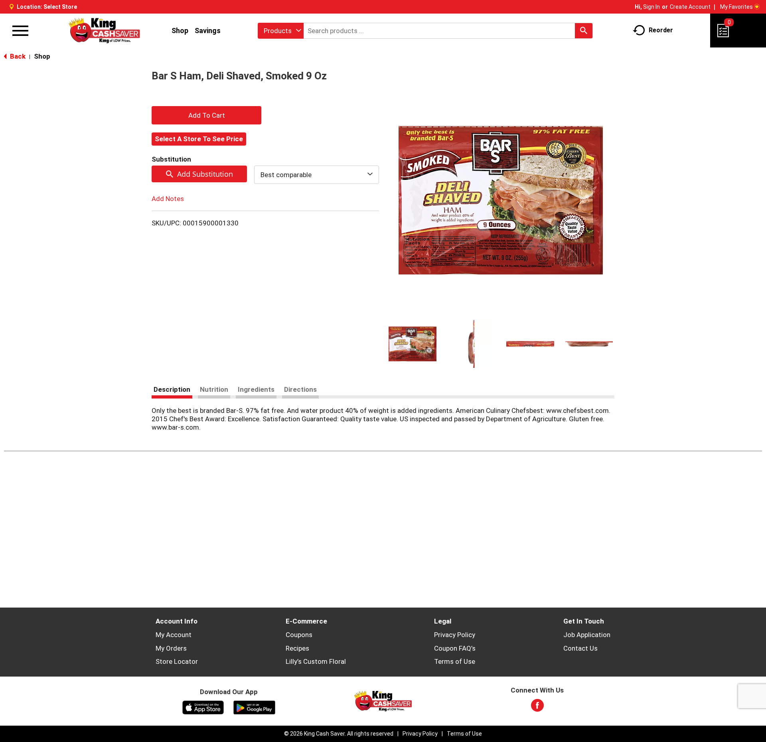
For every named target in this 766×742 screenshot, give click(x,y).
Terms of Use (454, 661)
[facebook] (537, 708)
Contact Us (580, 648)
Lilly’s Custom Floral (316, 661)
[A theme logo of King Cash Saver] (104, 30)
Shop (180, 30)
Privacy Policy (454, 635)
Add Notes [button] (168, 199)
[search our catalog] (583, 30)
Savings (208, 30)
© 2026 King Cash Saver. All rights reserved (338, 733)
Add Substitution (205, 174)
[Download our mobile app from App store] (203, 707)
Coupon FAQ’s (455, 648)
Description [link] (172, 389)
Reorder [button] (661, 30)
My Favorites (736, 7)
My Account (174, 635)
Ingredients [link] (256, 389)
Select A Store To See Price (199, 139)
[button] (412, 343)
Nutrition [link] (214, 389)
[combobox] (281, 31)
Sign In (651, 7)
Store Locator (177, 661)
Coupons (299, 635)
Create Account (690, 7)
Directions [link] (300, 389)
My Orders (171, 648)
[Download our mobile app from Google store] (254, 707)
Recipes (297, 648)
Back (17, 56)
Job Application (586, 635)
